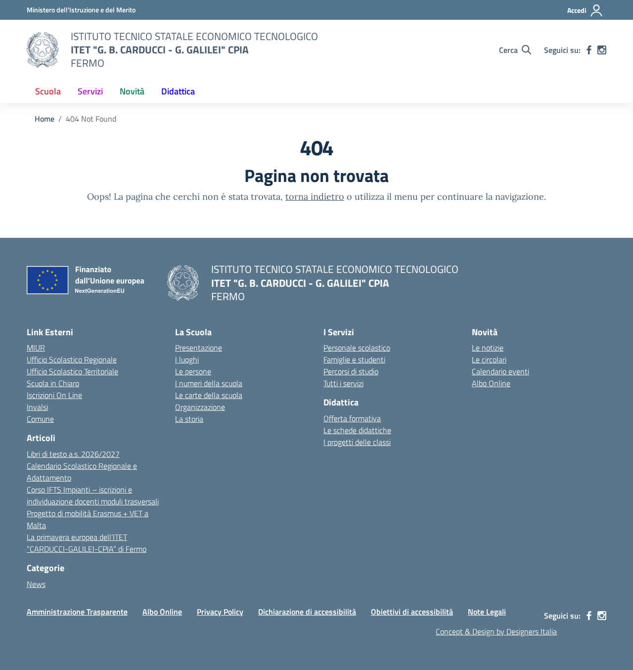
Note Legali (487, 612)
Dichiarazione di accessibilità (307, 612)
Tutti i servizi (343, 383)
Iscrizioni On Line (54, 395)
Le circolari (489, 359)
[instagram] (601, 49)
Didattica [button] (178, 91)
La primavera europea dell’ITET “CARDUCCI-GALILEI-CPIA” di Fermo (86, 543)
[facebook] (589, 49)
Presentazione (198, 348)
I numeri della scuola (208, 383)
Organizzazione (200, 407)
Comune (40, 419)
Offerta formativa (352, 418)
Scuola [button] (48, 91)
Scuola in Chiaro (53, 383)
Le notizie (487, 348)
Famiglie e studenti (354, 359)
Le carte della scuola (208, 395)
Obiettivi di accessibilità (412, 612)
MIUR (36, 348)
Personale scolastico (356, 348)
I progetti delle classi (357, 442)
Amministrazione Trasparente (77, 612)
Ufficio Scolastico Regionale (72, 359)
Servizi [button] (90, 91)
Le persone (193, 371)
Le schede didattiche (357, 430)
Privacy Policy (220, 612)
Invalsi (37, 407)
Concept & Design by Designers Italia (496, 631)
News (36, 584)
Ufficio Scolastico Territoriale (72, 371)
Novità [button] (132, 91)
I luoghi (187, 359)
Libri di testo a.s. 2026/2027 (73, 454)
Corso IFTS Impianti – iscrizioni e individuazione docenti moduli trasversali (93, 495)
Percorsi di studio (350, 371)
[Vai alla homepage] (42, 50)
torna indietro (314, 196)
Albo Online (491, 383)
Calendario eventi (500, 371)
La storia (189, 419)
